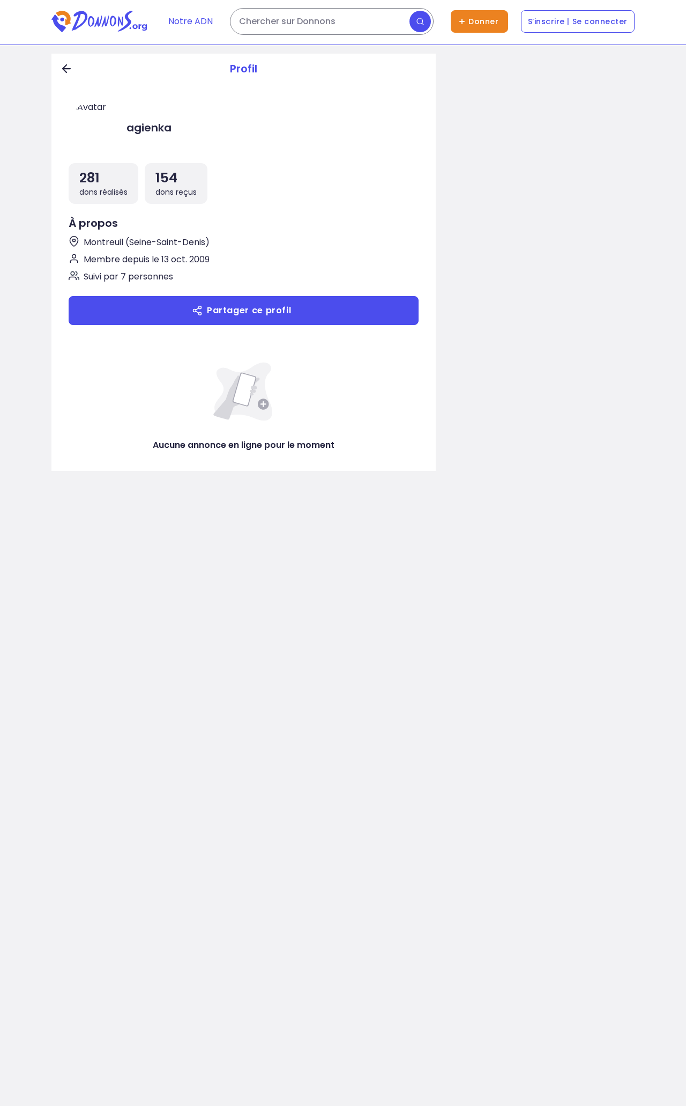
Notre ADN (190, 21)
